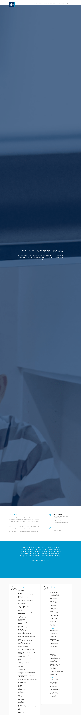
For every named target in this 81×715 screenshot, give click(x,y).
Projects (45, 3)
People (35, 3)
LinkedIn (67, 3)
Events (54, 3)
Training (40, 3)
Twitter (66, 3)
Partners (50, 3)
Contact (63, 3)
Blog (58, 3)
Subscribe (69, 3)
